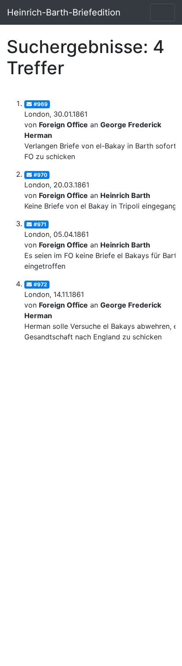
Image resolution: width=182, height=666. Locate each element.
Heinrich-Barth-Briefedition (64, 12)
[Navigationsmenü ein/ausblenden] (162, 12)
